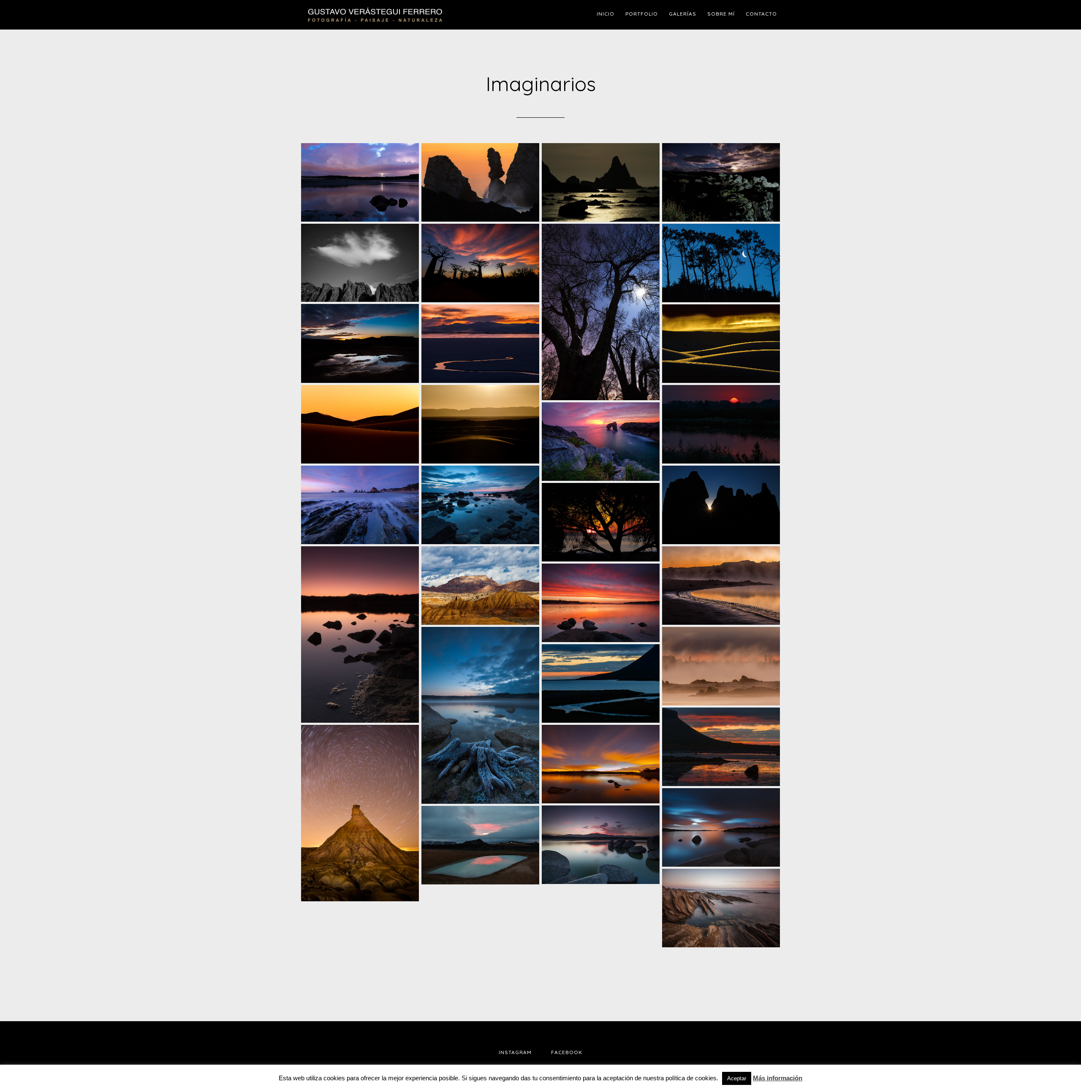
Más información (777, 1078)
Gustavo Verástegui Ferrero (376, 15)
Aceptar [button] (736, 1078)
